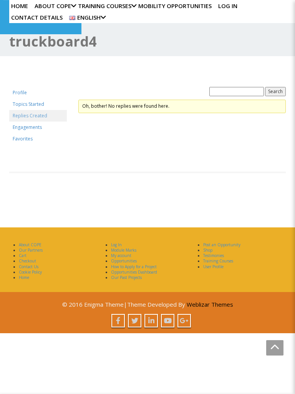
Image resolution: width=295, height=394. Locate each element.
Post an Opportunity (221, 244)
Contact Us (28, 266)
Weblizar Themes (210, 304)
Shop (207, 250)
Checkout (27, 261)
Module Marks (123, 250)
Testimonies (213, 255)
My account (121, 255)
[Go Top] (274, 348)
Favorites (23, 138)
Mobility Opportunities (175, 6)
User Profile (213, 266)
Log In (227, 6)
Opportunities (124, 261)
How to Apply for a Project (134, 266)
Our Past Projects (126, 277)
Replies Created (30, 115)
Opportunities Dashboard (134, 272)
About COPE (53, 6)
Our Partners (31, 250)
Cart (23, 255)
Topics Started (28, 104)
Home (19, 6)
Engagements (27, 127)
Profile (20, 92)
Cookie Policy (30, 272)
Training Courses (104, 6)
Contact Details (37, 17)
